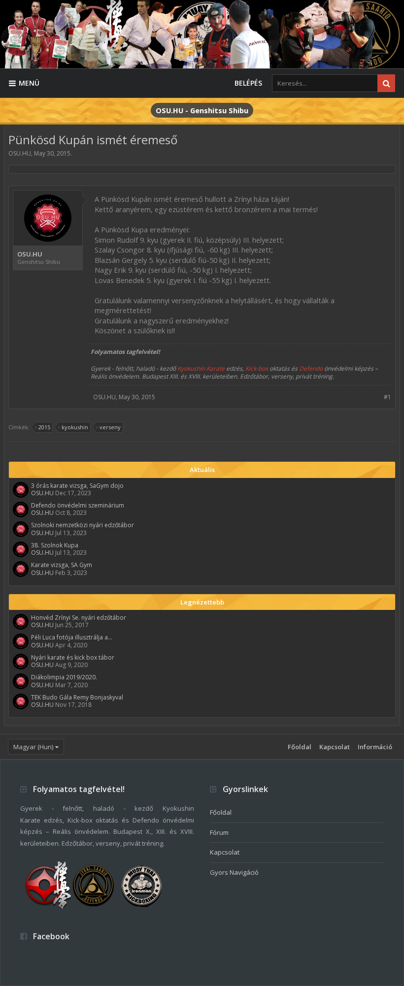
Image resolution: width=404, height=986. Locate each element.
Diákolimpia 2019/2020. (64, 677)
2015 (44, 427)
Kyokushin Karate (201, 368)
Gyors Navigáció (234, 872)
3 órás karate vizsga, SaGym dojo (77, 485)
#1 (387, 397)
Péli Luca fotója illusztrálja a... (71, 637)
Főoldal (299, 746)
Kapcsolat (334, 746)
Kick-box (256, 368)
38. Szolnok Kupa (54, 545)
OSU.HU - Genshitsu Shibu (202, 110)
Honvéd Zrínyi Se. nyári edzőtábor (78, 617)
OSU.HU (19, 153)
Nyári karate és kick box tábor (72, 657)
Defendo (311, 368)
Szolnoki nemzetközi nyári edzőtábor (82, 525)
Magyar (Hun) (33, 746)
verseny (110, 427)
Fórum (219, 832)
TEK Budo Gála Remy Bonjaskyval (77, 697)
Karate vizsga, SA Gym (61, 565)
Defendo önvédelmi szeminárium (77, 505)
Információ (375, 746)
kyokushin (75, 427)
